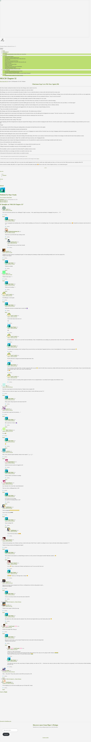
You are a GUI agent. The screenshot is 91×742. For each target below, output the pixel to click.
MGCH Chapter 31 (4, 200)
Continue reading (46, 737)
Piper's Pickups (3, 44)
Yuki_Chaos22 (9, 539)
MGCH (6, 81)
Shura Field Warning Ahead (10, 67)
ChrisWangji (8, 682)
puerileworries (14, 241)
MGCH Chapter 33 (4, 201)
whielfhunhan (9, 507)
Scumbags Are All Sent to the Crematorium (13, 66)
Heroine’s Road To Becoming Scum (12, 72)
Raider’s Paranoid (8, 65)
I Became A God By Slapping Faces (12, 57)
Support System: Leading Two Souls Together (14, 75)
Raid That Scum (8, 63)
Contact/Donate (5, 51)
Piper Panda (2, 81)
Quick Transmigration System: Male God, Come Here (15, 54)
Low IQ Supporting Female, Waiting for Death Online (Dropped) (18, 73)
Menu (1, 48)
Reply (3, 216)
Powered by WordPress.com (5, 721)
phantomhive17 (11, 461)
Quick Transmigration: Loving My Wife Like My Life (15, 61)
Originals (4, 74)
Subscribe (6, 734)
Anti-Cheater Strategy (9, 56)
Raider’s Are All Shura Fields (10, 64)
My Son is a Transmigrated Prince (11, 60)
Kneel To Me (7, 59)
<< (44, 167)
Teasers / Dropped (6, 69)
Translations (4, 53)
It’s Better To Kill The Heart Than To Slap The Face (15, 58)
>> (46, 167)
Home (3, 50)
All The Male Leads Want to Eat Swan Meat (13, 70)
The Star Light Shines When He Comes (12, 68)
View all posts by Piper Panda (6, 197)
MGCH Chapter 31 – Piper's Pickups (14, 679)
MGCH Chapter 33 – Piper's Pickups (14, 601)
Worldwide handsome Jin (13, 231)
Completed (4, 55)
